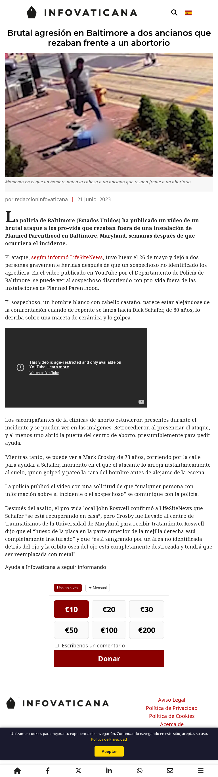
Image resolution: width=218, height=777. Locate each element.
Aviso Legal (171, 700)
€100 (109, 630)
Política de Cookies (172, 716)
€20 (108, 609)
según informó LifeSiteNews (67, 257)
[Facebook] (47, 770)
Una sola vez (68, 588)
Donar (109, 658)
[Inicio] (17, 770)
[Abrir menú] (200, 770)
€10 (71, 609)
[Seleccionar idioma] (188, 13)
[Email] (170, 770)
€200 (146, 630)
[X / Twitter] (78, 770)
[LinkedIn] (109, 770)
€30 (146, 609)
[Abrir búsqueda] (174, 13)
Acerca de (172, 724)
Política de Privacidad (172, 708)
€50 (71, 630)
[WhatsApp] (139, 770)
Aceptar (109, 751)
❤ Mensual (98, 588)
